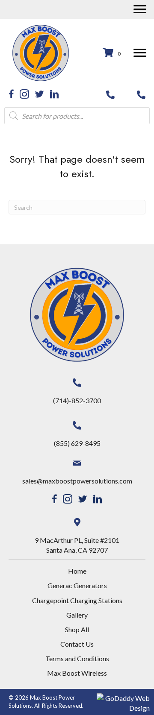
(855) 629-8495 (77, 443)
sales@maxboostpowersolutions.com (77, 481)
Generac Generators (77, 585)
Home (77, 571)
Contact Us (77, 644)
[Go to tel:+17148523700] (110, 94)
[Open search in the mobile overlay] (77, 115)
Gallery (77, 615)
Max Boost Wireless (77, 673)
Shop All (77, 629)
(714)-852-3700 (77, 400)
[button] (140, 9)
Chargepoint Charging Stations (77, 600)
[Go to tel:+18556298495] (141, 94)
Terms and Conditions (77, 658)
